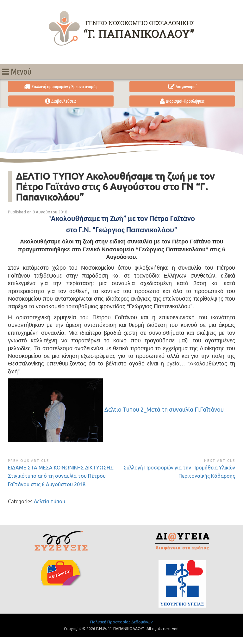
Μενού (20, 71)
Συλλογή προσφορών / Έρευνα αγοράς (63, 86)
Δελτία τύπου (49, 501)
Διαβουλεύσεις (63, 101)
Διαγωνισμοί (185, 86)
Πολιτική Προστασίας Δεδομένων (121, 622)
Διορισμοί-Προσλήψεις (185, 101)
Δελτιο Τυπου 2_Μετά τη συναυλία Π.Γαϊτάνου (164, 409)
